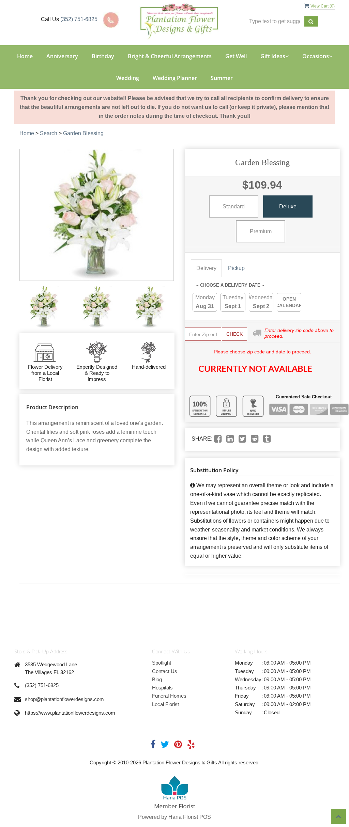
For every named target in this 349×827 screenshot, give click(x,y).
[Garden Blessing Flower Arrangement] (44, 307)
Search (48, 133)
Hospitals (162, 687)
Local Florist (165, 704)
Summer (222, 78)
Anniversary (62, 56)
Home (25, 56)
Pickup (236, 268)
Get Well (236, 56)
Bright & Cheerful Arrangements (170, 56)
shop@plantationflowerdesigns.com (64, 699)
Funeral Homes (169, 696)
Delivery (206, 268)
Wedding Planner (175, 78)
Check (234, 334)
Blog (157, 679)
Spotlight (161, 663)
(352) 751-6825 (78, 19)
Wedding (127, 78)
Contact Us (164, 671)
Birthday (103, 56)
